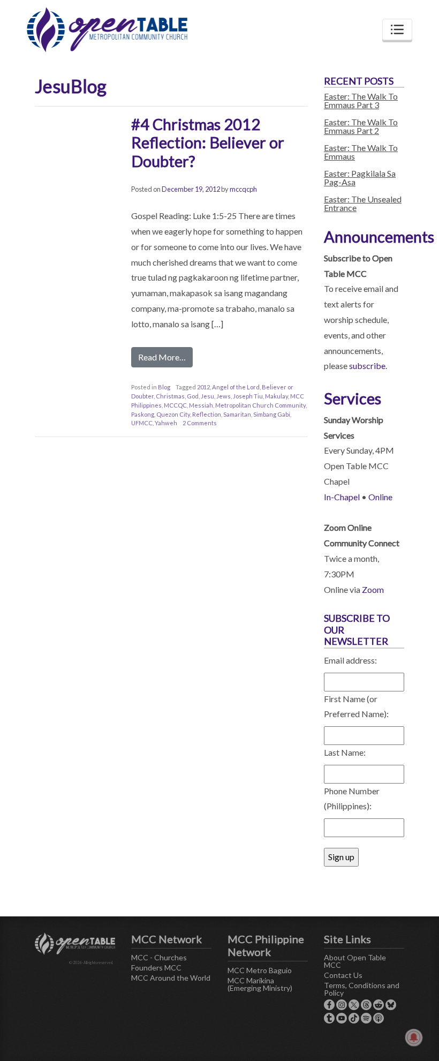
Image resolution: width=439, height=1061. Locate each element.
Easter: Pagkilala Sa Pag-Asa (360, 177)
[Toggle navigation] (397, 29)
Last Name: (345, 752)
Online (380, 497)
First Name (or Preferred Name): (356, 706)
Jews (223, 396)
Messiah (201, 405)
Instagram (341, 1004)
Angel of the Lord (236, 386)
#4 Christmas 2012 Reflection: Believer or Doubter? (207, 143)
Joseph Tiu (248, 396)
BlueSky (390, 1004)
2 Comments (200, 422)
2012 (203, 386)
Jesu (207, 396)
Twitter (354, 1004)
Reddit (378, 1004)
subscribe (367, 365)
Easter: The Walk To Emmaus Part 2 (361, 126)
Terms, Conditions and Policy (361, 989)
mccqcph (243, 189)
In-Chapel (342, 497)
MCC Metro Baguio (260, 970)
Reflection (206, 414)
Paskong (142, 414)
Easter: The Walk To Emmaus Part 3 (361, 100)
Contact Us (343, 975)
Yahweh (166, 422)
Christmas (170, 396)
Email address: (350, 660)
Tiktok (354, 1018)
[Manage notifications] (413, 1037)
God (193, 396)
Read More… (162, 357)
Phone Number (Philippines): (352, 798)
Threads (366, 1004)
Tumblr (329, 1018)
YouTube (341, 1018)
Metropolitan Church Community (260, 405)
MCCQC (175, 405)
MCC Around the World (170, 977)
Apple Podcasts (378, 1018)
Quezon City (173, 414)
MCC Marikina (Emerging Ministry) (260, 984)
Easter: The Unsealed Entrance (363, 203)
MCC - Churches (159, 957)
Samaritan (237, 414)
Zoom (373, 589)
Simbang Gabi (271, 414)
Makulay (276, 396)
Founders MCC (156, 967)
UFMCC (142, 422)
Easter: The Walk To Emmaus (361, 151)
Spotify (366, 1018)
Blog (164, 386)
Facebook (329, 1004)
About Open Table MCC (355, 961)
